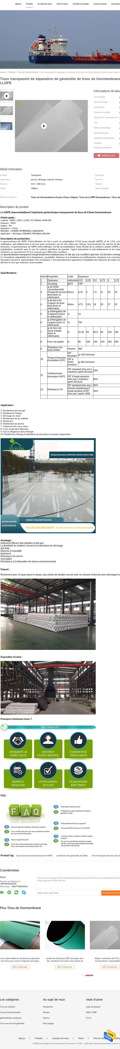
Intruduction (48, 1007)
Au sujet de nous (44, 4)
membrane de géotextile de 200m (72, 855)
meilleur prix (108, 155)
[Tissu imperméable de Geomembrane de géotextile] (20, 935)
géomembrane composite (10, 1018)
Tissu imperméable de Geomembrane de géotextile (20, 959)
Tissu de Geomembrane (10, 1012)
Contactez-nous (100, 4)
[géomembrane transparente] (51, 140)
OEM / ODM (91, 1012)
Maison (18, 4)
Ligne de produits (93, 1007)
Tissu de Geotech (7, 1007)
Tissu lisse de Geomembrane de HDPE (34, 855)
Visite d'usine (62, 4)
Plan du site (99, 1038)
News (81, 1038)
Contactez (21, 967)
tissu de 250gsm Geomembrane (64, 958)
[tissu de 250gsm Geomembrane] (65, 935)
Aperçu (21, 1038)
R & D (88, 1018)
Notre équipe (48, 1023)
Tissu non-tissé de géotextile (12, 1023)
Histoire (46, 1012)
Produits (29, 4)
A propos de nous (60, 1038)
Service (46, 1018)
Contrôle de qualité (81, 4)
